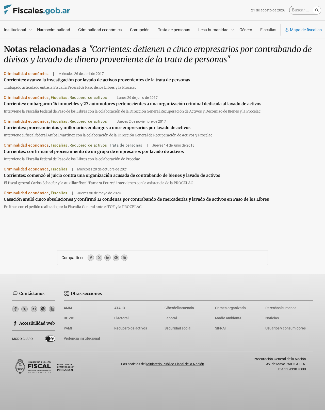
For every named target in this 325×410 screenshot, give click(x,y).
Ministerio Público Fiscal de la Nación (175, 364)
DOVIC (69, 318)
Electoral (121, 318)
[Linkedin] (52, 309)
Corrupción (140, 29)
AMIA (68, 308)
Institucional (15, 29)
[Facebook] (15, 309)
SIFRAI (220, 328)
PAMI (68, 328)
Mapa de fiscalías (306, 29)
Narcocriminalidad (53, 29)
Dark (50, 339)
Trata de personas (174, 29)
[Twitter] (24, 309)
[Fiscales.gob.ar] (37, 10)
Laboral (171, 318)
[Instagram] (43, 309)
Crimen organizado (230, 308)
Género (245, 29)
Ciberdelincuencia (179, 308)
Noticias (272, 318)
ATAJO (119, 308)
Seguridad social (178, 328)
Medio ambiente (228, 318)
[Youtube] (34, 309)
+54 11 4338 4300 (291, 369)
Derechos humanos (280, 308)
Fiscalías (268, 29)
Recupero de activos (88, 98)
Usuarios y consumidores (285, 328)
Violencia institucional (82, 338)
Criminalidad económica (100, 29)
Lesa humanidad (213, 29)
